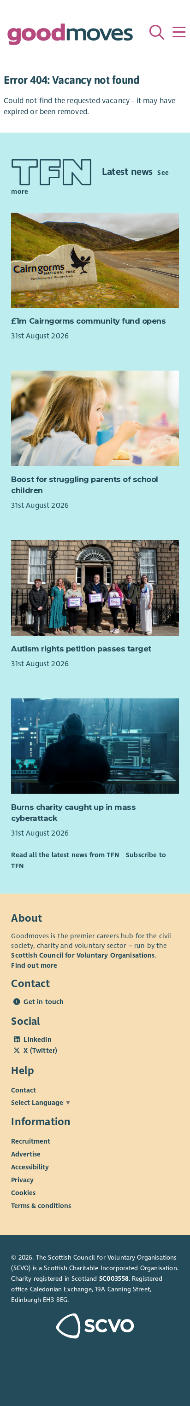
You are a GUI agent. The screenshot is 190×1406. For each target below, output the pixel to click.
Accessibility (30, 1167)
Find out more (34, 965)
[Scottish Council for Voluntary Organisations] (94, 1327)
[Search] (157, 32)
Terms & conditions (41, 1206)
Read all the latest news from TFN (65, 855)
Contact (23, 1090)
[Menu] (179, 32)
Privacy (22, 1180)
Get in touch (44, 1002)
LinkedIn (37, 1039)
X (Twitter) (40, 1050)
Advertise (26, 1154)
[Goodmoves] (70, 36)
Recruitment (30, 1141)
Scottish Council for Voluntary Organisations (82, 955)
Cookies (23, 1193)
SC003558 (114, 1279)
